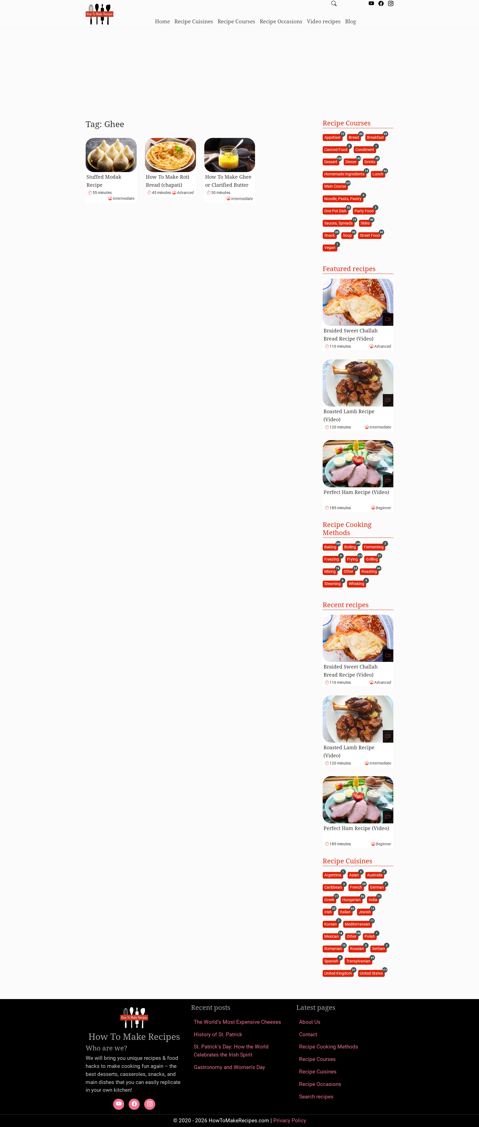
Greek (330, 899)
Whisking (357, 583)
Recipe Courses (236, 21)
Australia (375, 875)
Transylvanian (359, 961)
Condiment (365, 149)
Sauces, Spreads (339, 223)
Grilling (372, 559)
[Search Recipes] (334, 4)
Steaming (333, 583)
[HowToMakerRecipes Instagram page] (390, 4)
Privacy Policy (289, 1120)
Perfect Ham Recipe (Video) (356, 492)
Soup (348, 235)
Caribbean (334, 887)
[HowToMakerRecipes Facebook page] (381, 4)
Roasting (370, 571)
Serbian (379, 948)
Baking (331, 546)
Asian (355, 875)
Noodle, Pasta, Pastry (343, 198)
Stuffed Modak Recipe (103, 180)
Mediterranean (358, 924)
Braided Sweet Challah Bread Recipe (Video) (350, 334)
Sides (366, 223)
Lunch (379, 174)
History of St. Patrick (218, 1034)
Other (349, 571)
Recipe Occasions (281, 21)
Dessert (331, 161)
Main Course (336, 186)
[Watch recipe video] (388, 319)
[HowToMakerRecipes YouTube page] (371, 4)
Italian (346, 911)
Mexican (332, 936)
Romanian (334, 948)
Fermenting (374, 546)
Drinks (371, 161)
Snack (330, 235)
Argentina (333, 875)
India (374, 899)
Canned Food (336, 149)
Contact (308, 1034)
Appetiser (333, 137)
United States (372, 973)
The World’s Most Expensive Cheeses (237, 1022)
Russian (358, 948)
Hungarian (352, 899)
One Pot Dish (336, 210)
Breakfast (376, 137)
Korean (331, 924)
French (357, 887)
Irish (328, 911)
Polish (371, 936)
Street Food (370, 235)
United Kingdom (338, 973)
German (378, 887)
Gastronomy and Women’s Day (229, 1067)
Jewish (366, 911)
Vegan (330, 247)
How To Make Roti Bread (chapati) (167, 180)
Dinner (351, 161)
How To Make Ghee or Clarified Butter (228, 180)
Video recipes (324, 21)
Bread (355, 137)
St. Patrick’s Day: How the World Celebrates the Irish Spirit (231, 1050)
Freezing (332, 559)
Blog (350, 21)
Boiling (351, 546)
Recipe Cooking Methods (328, 1046)
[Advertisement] (239, 71)
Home (162, 21)
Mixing (330, 571)
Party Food (365, 210)
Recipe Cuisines (193, 21)
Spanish (332, 961)
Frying (353, 559)
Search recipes (316, 1096)
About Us (309, 1022)
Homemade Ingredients (345, 174)
